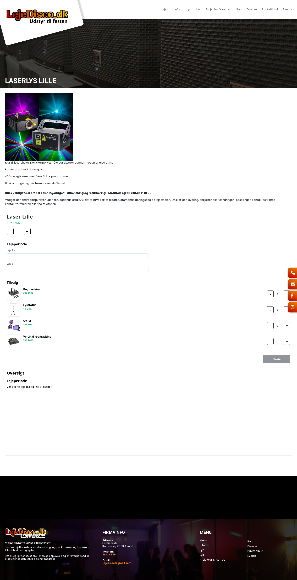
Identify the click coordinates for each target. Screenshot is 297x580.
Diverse (252, 546)
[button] (39, 127)
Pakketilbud (255, 551)
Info (202, 545)
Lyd (202, 550)
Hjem (203, 540)
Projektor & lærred (212, 559)
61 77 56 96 (109, 554)
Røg (249, 541)
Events (251, 556)
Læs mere (11, 564)
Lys (202, 555)
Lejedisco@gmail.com (116, 563)
